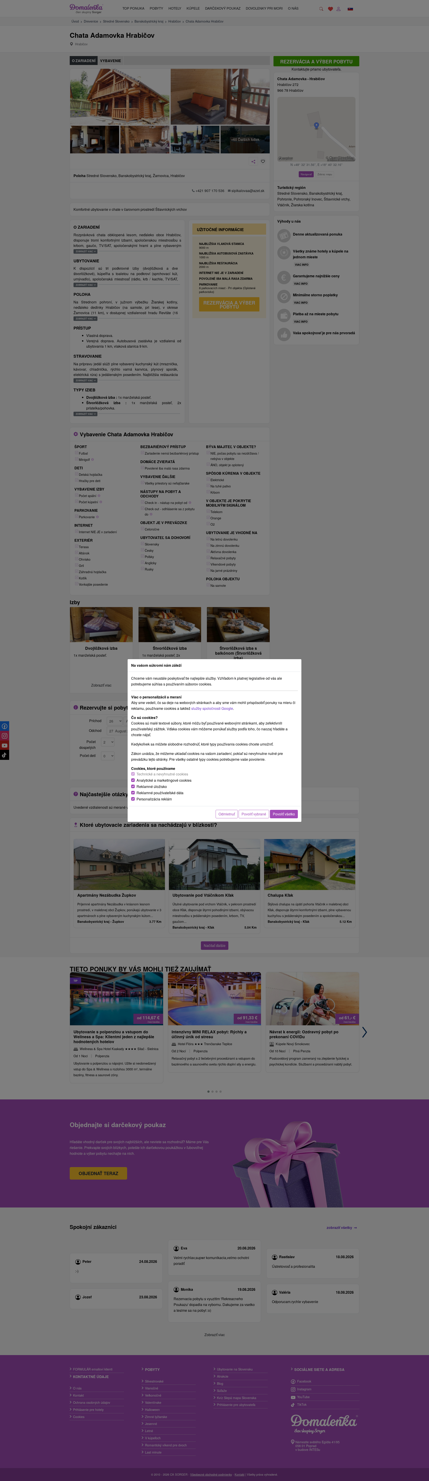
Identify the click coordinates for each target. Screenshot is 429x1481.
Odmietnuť (227, 814)
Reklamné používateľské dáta (160, 792)
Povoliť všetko (284, 814)
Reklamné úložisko (152, 786)
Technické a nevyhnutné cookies (162, 774)
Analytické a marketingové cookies (164, 780)
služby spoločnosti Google (212, 708)
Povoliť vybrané (254, 814)
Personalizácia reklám (154, 799)
